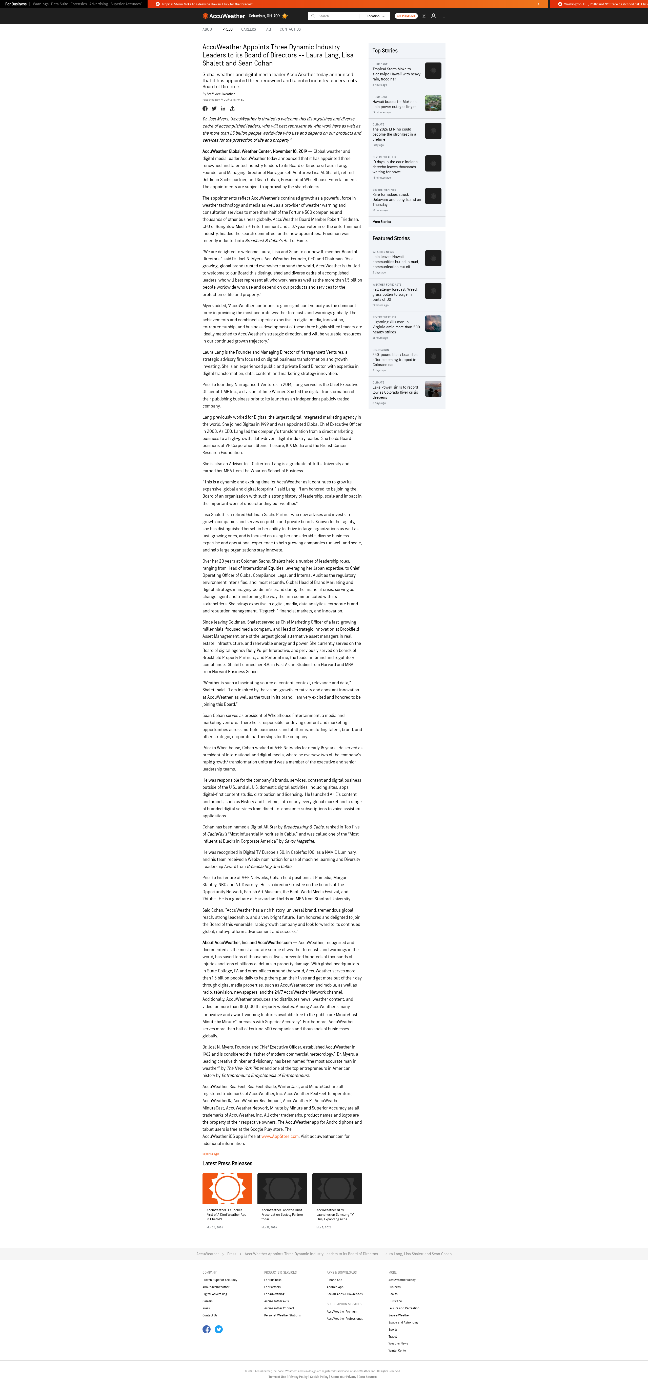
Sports (393, 1330)
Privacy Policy (298, 1377)
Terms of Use (278, 1377)
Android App (335, 1287)
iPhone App (334, 1280)
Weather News (398, 1343)
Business (395, 1287)
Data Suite (59, 4)
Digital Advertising (214, 1294)
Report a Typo (210, 1154)
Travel (393, 1337)
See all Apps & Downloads (345, 1294)
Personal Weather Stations (282, 1315)
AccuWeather (207, 1254)
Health (393, 1294)
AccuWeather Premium (342, 1312)
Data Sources (368, 1377)
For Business (16, 4)
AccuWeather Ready (402, 1280)
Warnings (41, 4)
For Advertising (274, 1294)
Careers (207, 1301)
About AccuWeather (215, 1287)
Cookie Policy (319, 1377)
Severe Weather (399, 1315)
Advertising (98, 4)
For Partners (272, 1287)
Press (231, 1254)
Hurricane (395, 1301)
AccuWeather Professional (345, 1319)
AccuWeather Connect (279, 1308)
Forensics (79, 4)
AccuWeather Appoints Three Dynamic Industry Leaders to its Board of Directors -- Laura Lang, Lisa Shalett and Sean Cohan (348, 1254)
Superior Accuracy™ (126, 4)
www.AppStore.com (280, 1136)
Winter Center (398, 1351)
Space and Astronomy (403, 1322)
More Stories (382, 222)
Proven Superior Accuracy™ (220, 1280)
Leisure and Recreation (404, 1308)
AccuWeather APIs (276, 1301)
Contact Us (209, 1315)
